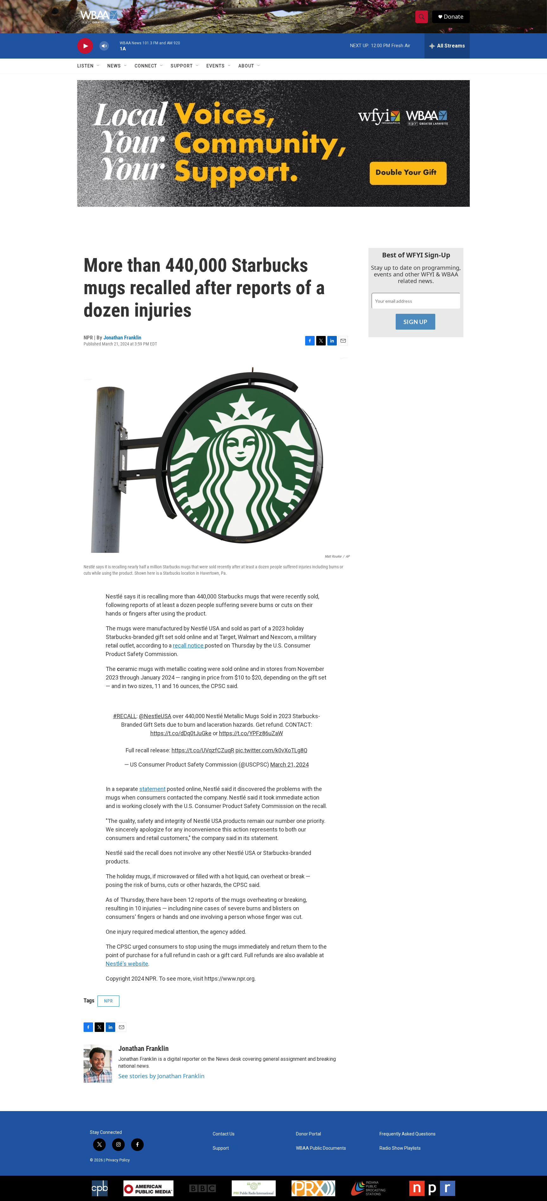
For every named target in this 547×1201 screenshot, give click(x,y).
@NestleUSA (155, 716)
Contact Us (224, 1134)
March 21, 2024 (289, 764)
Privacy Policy (118, 1160)
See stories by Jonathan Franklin (161, 1076)
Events (215, 65)
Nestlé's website (127, 963)
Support (182, 65)
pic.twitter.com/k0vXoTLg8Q (271, 750)
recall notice (189, 645)
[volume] (104, 46)
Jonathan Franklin (122, 337)
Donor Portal (308, 1134)
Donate (453, 16)
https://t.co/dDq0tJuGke (180, 733)
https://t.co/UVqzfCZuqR (203, 750)
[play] (85, 46)
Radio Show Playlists (400, 1148)
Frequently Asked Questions (408, 1134)
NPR (108, 1000)
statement (152, 789)
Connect (146, 65)
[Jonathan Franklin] (98, 1064)
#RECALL (124, 716)
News (114, 65)
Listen (85, 65)
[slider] (114, 45)
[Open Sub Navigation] (98, 65)
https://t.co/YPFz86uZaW (251, 733)
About (246, 65)
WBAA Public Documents (321, 1148)
